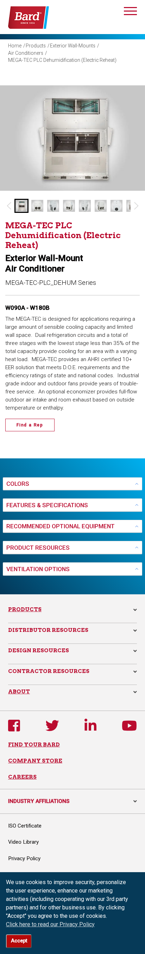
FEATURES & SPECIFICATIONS (47, 505)
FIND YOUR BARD (34, 744)
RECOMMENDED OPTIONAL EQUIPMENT (60, 526)
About (19, 691)
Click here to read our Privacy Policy (50, 924)
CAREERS (22, 776)
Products (36, 45)
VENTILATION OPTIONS (38, 569)
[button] (21, 206)
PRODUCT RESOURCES (38, 547)
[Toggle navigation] (130, 12)
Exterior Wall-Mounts (72, 45)
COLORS (17, 483)
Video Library (23, 842)
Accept (19, 941)
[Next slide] (136, 206)
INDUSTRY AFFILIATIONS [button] (72, 801)
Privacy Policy (24, 858)
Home (14, 45)
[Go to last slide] (8, 206)
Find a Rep (30, 425)
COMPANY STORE (35, 760)
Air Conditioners (25, 53)
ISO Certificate (25, 826)
